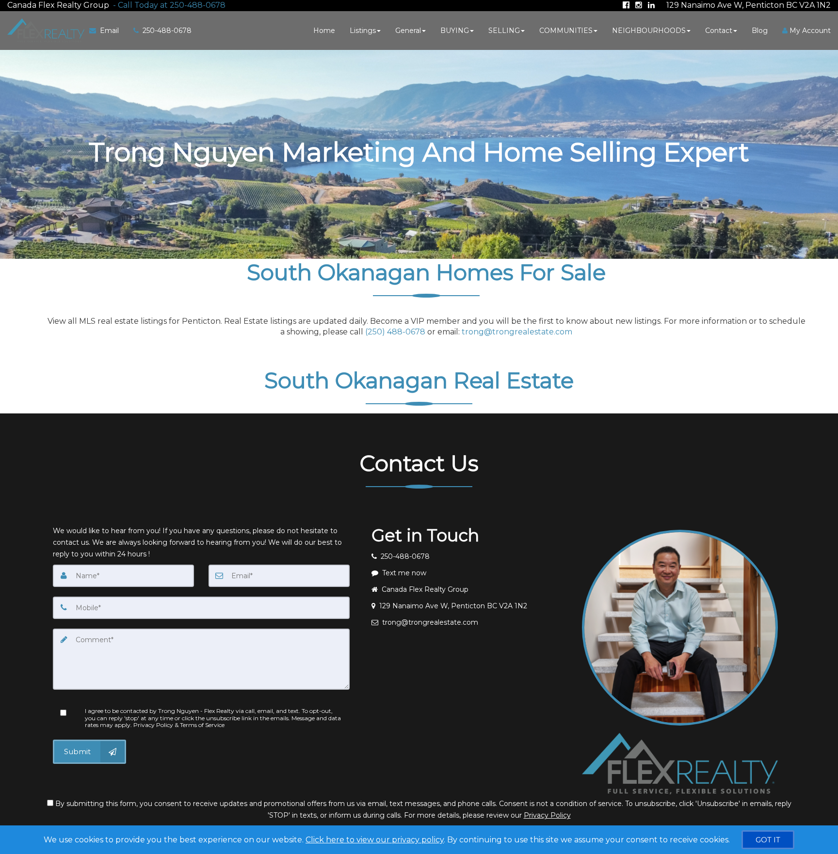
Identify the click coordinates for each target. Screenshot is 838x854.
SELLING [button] (504, 30)
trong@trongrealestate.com (517, 331)
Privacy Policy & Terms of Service (179, 724)
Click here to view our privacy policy (375, 839)
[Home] (44, 30)
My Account (809, 30)
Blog (760, 30)
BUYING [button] (454, 30)
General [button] (408, 30)
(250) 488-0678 (395, 331)
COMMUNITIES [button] (566, 30)
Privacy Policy (547, 815)
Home (324, 30)
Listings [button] (363, 30)
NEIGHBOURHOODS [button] (649, 30)
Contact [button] (718, 30)
